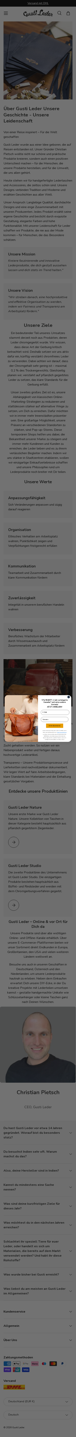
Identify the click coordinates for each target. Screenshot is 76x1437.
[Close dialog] (68, 697)
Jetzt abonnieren (54, 726)
